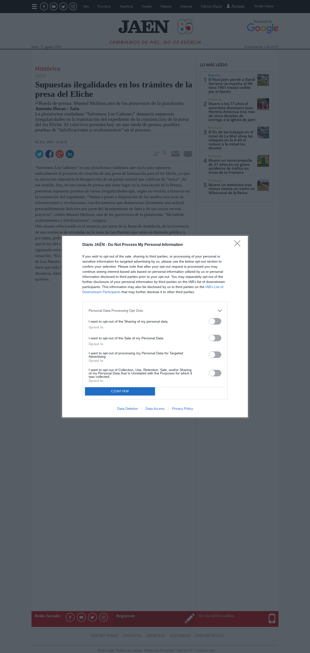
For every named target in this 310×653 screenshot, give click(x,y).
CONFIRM (120, 391)
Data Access (155, 408)
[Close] (238, 245)
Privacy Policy (182, 408)
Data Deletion (127, 408)
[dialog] (155, 326)
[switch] (215, 321)
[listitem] (155, 310)
